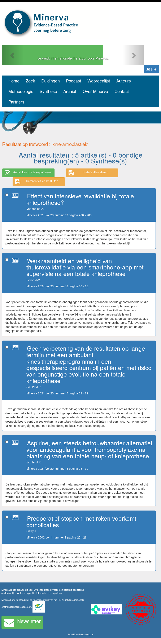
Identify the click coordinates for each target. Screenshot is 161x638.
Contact (121, 91)
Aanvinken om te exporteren (32, 172)
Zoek (30, 81)
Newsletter (29, 621)
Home (13, 81)
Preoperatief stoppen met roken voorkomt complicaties (81, 521)
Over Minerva (95, 91)
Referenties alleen (95, 172)
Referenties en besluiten (42, 181)
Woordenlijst (98, 81)
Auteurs (123, 81)
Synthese (48, 91)
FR (153, 69)
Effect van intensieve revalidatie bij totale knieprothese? (80, 199)
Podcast (73, 81)
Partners (16, 102)
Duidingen (50, 81)
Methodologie (20, 91)
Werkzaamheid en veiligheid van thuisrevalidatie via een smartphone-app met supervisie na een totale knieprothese (85, 267)
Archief (69, 91)
